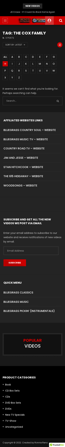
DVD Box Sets (13, 402)
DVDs (8, 408)
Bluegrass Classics (18, 292)
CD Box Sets (12, 390)
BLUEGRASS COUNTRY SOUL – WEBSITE (29, 130)
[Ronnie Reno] (32, 20)
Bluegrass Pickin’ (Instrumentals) (29, 311)
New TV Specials (15, 414)
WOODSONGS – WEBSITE (20, 185)
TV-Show (10, 421)
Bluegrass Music (16, 302)
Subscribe (14, 262)
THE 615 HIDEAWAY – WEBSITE (23, 176)
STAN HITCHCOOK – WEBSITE (23, 167)
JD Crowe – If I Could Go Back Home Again (32, 12)
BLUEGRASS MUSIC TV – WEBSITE (25, 139)
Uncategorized (14, 427)
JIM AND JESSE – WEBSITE (20, 158)
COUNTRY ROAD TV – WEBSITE (24, 148)
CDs (7, 396)
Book (8, 384)
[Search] (60, 20)
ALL (5, 57)
